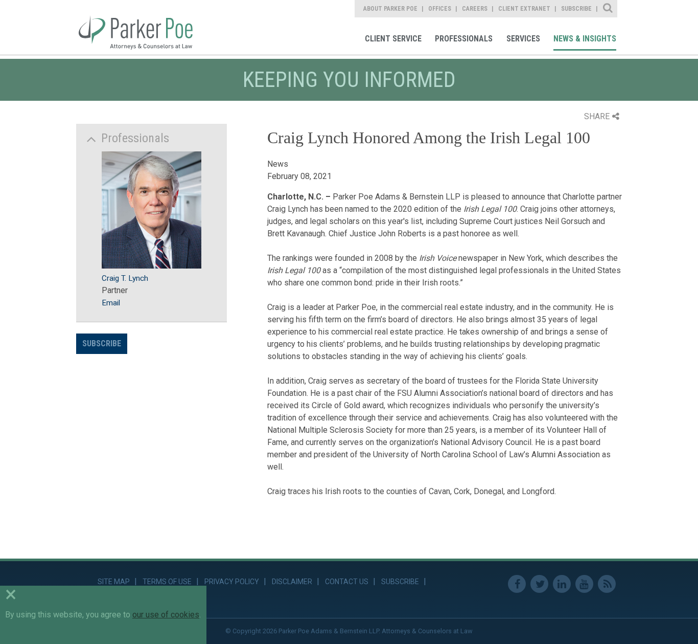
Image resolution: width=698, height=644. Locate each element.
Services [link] (523, 38)
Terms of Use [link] (167, 582)
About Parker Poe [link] (390, 8)
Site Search (608, 8)
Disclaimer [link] (292, 582)
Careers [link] (474, 8)
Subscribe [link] (576, 8)
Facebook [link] (517, 584)
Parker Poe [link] (141, 27)
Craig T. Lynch (125, 278)
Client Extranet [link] (524, 8)
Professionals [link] (464, 38)
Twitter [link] (539, 584)
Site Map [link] (114, 582)
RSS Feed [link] (607, 584)
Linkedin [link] (562, 584)
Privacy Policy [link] (231, 582)
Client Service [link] (393, 38)
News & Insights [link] (584, 38)
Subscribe (101, 343)
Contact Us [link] (346, 582)
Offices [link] (439, 8)
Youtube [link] (584, 584)
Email (111, 302)
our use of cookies (165, 614)
